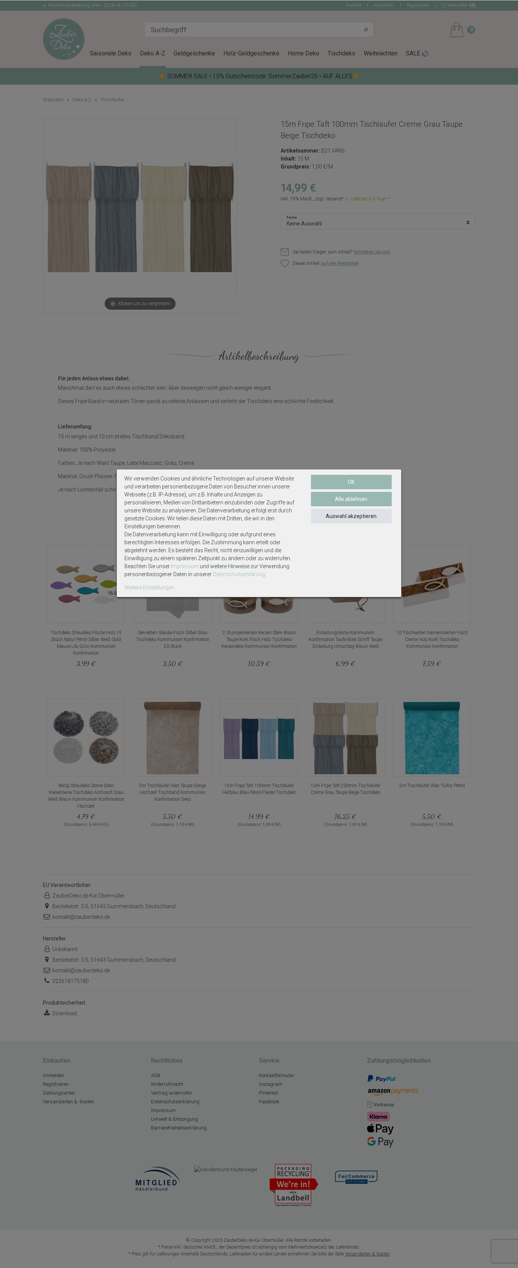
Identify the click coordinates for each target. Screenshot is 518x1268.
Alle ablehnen (351, 499)
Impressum (185, 566)
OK (351, 482)
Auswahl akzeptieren (351, 516)
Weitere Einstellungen (149, 587)
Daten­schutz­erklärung (239, 574)
